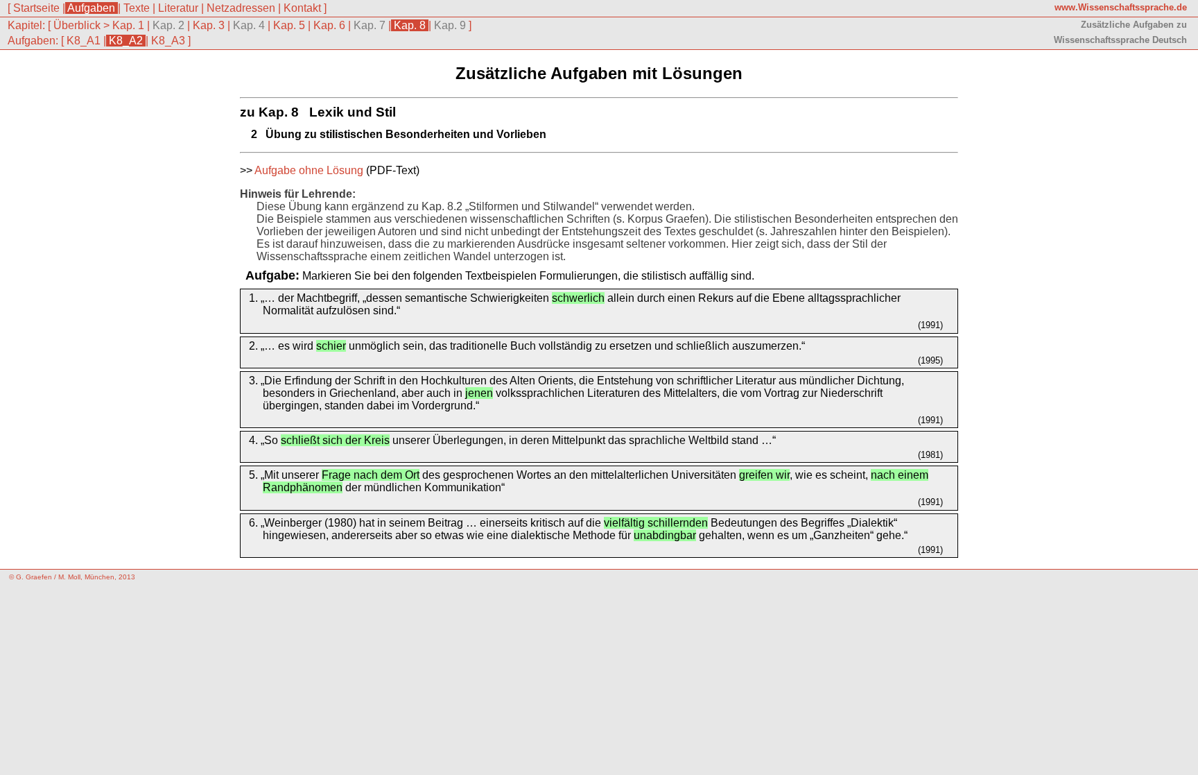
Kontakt (302, 8)
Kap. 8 (409, 25)
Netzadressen (241, 8)
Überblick (77, 25)
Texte (137, 8)
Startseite (36, 8)
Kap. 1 (128, 25)
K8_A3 (168, 40)
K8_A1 (83, 40)
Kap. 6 (329, 25)
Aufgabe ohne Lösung (308, 170)
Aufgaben (91, 8)
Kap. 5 (289, 25)
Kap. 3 (208, 25)
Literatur (178, 8)
